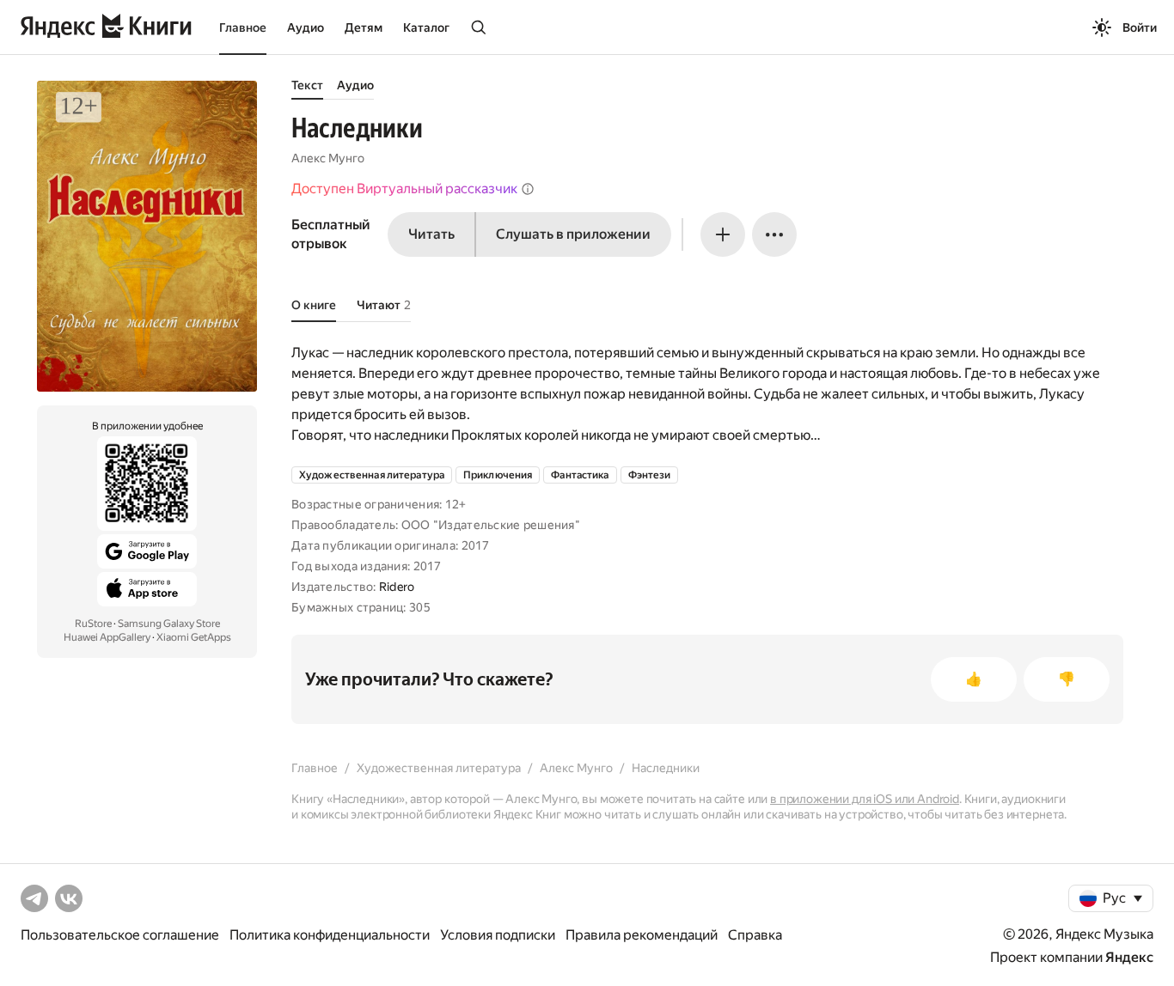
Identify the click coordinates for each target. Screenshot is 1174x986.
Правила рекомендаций (642, 935)
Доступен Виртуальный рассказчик (404, 188)
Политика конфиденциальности (329, 935)
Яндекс (1129, 957)
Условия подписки (497, 935)
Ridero (397, 586)
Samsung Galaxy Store (169, 624)
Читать (431, 234)
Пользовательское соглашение (120, 935)
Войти (1139, 27)
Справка (755, 935)
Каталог (426, 27)
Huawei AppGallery (107, 637)
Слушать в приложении (573, 234)
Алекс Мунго (327, 158)
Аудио (305, 27)
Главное (242, 27)
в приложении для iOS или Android (864, 799)
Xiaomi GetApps (193, 637)
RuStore (93, 624)
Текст (307, 85)
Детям (363, 27)
